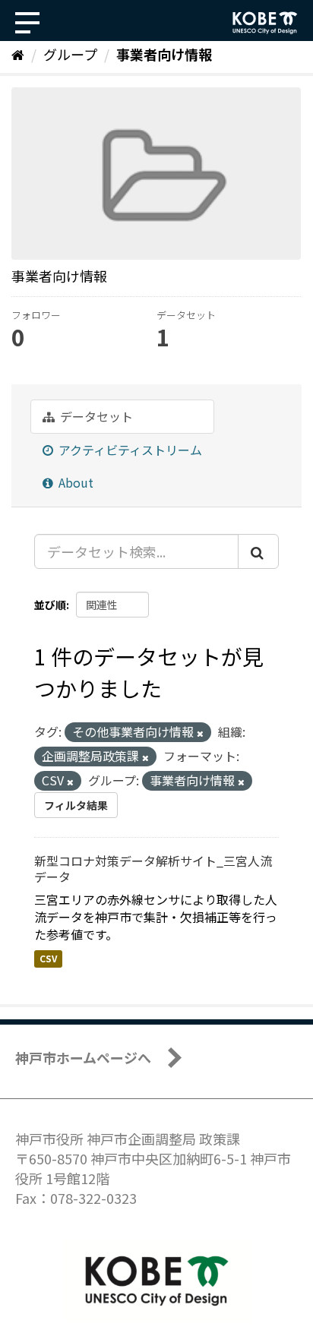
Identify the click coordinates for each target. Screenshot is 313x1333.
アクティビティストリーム (128, 450)
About (74, 482)
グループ (70, 54)
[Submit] (258, 551)
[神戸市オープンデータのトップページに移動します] (265, 22)
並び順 (50, 604)
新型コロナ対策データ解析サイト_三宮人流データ (153, 868)
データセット (95, 416)
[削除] (200, 733)
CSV (48, 958)
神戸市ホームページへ (83, 1057)
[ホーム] (17, 54)
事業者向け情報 (164, 54)
